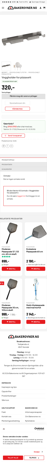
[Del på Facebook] (7, 146)
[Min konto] (40, 7)
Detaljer (37, 452)
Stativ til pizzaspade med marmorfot (35, 306)
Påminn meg (17, 109)
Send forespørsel (15, 136)
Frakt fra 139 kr (23, 2)
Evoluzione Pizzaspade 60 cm (34, 250)
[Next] (42, 38)
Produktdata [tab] (7, 164)
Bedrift (5, 72)
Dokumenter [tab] (7, 169)
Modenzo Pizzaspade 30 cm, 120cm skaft (10, 307)
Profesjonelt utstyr (18, 72)
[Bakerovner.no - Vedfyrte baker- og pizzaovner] (22, 8)
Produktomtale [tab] (8, 160)
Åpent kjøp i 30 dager (38, 2)
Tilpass (32, 458)
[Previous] (5, 38)
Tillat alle (13, 458)
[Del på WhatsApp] (3, 146)
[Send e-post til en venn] (11, 146)
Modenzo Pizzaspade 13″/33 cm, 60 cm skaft (10, 251)
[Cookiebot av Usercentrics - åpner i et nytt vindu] (34, 428)
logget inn (21, 196)
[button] (3, 7)
